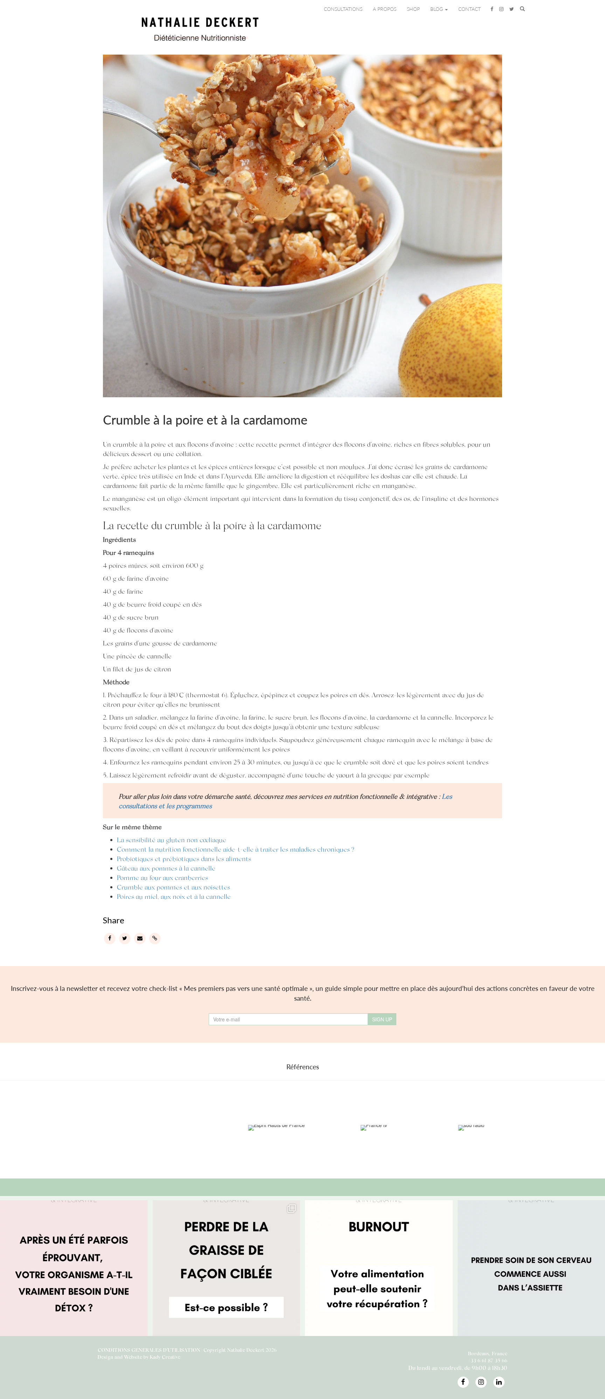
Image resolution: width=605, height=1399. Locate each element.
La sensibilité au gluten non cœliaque (171, 839)
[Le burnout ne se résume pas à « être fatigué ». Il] (379, 1274)
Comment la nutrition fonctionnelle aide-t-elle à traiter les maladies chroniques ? (235, 849)
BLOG (437, 9)
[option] (73, 1127)
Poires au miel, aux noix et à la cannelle (174, 896)
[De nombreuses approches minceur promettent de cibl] (226, 1274)
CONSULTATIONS (343, 9)
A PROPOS (384, 9)
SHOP (413, 9)
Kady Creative (165, 1357)
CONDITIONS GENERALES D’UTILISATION (149, 1350)
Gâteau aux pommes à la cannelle (166, 868)
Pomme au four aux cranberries (162, 877)
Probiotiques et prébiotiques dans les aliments (184, 858)
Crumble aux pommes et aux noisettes (173, 887)
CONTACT (469, 9)
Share (113, 920)
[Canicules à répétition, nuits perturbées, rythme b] (74, 1274)
